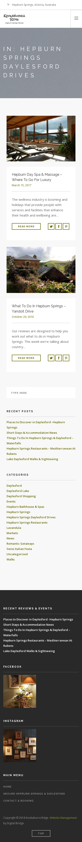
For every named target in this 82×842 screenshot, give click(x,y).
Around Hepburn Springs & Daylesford (34, 793)
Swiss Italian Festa (19, 549)
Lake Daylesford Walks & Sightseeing (32, 459)
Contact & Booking (18, 800)
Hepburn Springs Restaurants (27, 522)
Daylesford (14, 486)
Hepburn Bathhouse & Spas (25, 507)
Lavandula (14, 528)
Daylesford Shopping (21, 496)
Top (41, 833)
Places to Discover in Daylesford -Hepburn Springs (38, 619)
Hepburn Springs (18, 512)
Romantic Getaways (20, 544)
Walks (11, 559)
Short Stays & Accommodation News (32, 433)
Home (7, 786)
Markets (12, 533)
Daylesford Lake (18, 491)
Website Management (63, 818)
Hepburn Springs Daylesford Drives (31, 517)
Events (11, 501)
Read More (26, 226)
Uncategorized (17, 554)
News (10, 538)
